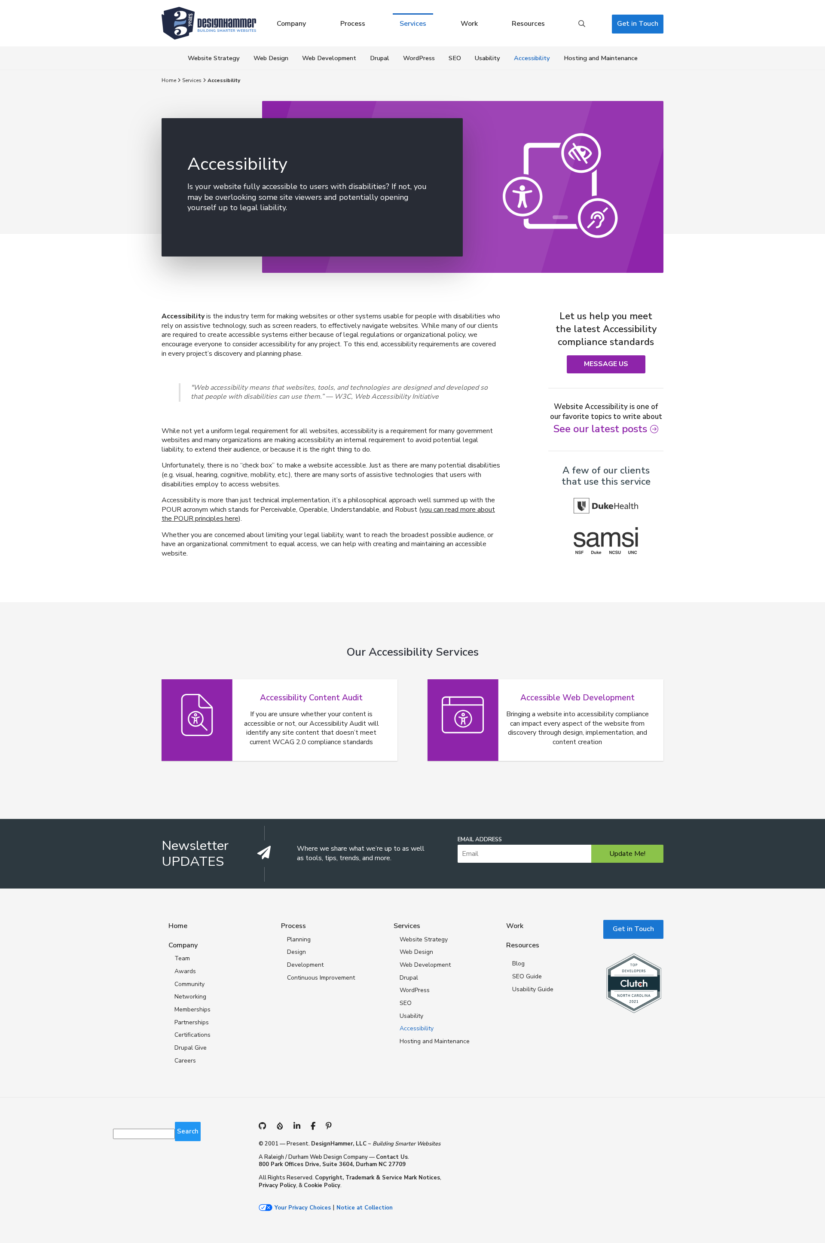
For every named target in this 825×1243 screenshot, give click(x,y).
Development (305, 965)
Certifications (192, 1035)
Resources (528, 23)
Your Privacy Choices (303, 1208)
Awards (185, 971)
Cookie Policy (322, 1185)
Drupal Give (190, 1048)
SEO (455, 58)
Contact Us (392, 1157)
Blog (518, 963)
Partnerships (191, 1022)
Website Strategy (214, 58)
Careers (185, 1061)
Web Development (329, 58)
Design (296, 952)
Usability (487, 58)
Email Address (480, 839)
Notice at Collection (364, 1208)
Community (189, 984)
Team (182, 958)
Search (581, 24)
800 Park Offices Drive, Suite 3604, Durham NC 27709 (332, 1164)
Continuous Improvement (321, 978)
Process (352, 23)
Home (169, 80)
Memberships (192, 1009)
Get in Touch (637, 23)
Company (291, 23)
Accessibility (532, 58)
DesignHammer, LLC (339, 1144)
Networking (190, 997)
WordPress (419, 58)
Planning (299, 939)
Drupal (379, 58)
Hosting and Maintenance (601, 58)
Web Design (271, 58)
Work (469, 23)
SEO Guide (527, 976)
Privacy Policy (277, 1185)
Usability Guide (532, 989)
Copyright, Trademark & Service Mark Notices (377, 1178)
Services (413, 23)
